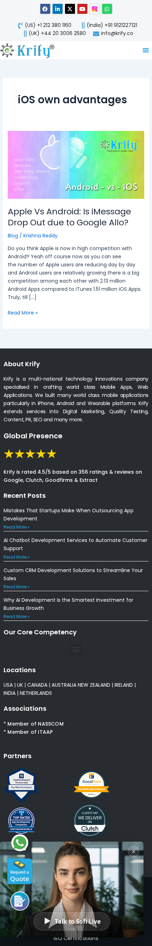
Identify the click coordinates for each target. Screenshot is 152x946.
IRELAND (124, 684)
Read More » (22, 312)
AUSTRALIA (63, 684)
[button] (76, 649)
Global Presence (33, 436)
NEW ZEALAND (94, 684)
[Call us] (19, 901)
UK (20, 684)
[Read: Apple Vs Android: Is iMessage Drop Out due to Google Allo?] (76, 164)
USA (8, 684)
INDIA (10, 693)
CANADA (37, 684)
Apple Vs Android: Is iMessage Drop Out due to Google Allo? (69, 217)
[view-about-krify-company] (30, 50)
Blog (13, 235)
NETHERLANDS (36, 693)
